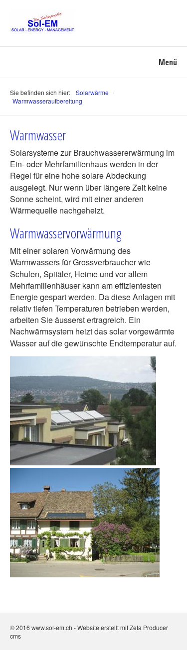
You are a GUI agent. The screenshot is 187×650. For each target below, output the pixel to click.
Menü (168, 62)
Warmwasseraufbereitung (47, 101)
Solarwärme (92, 92)
